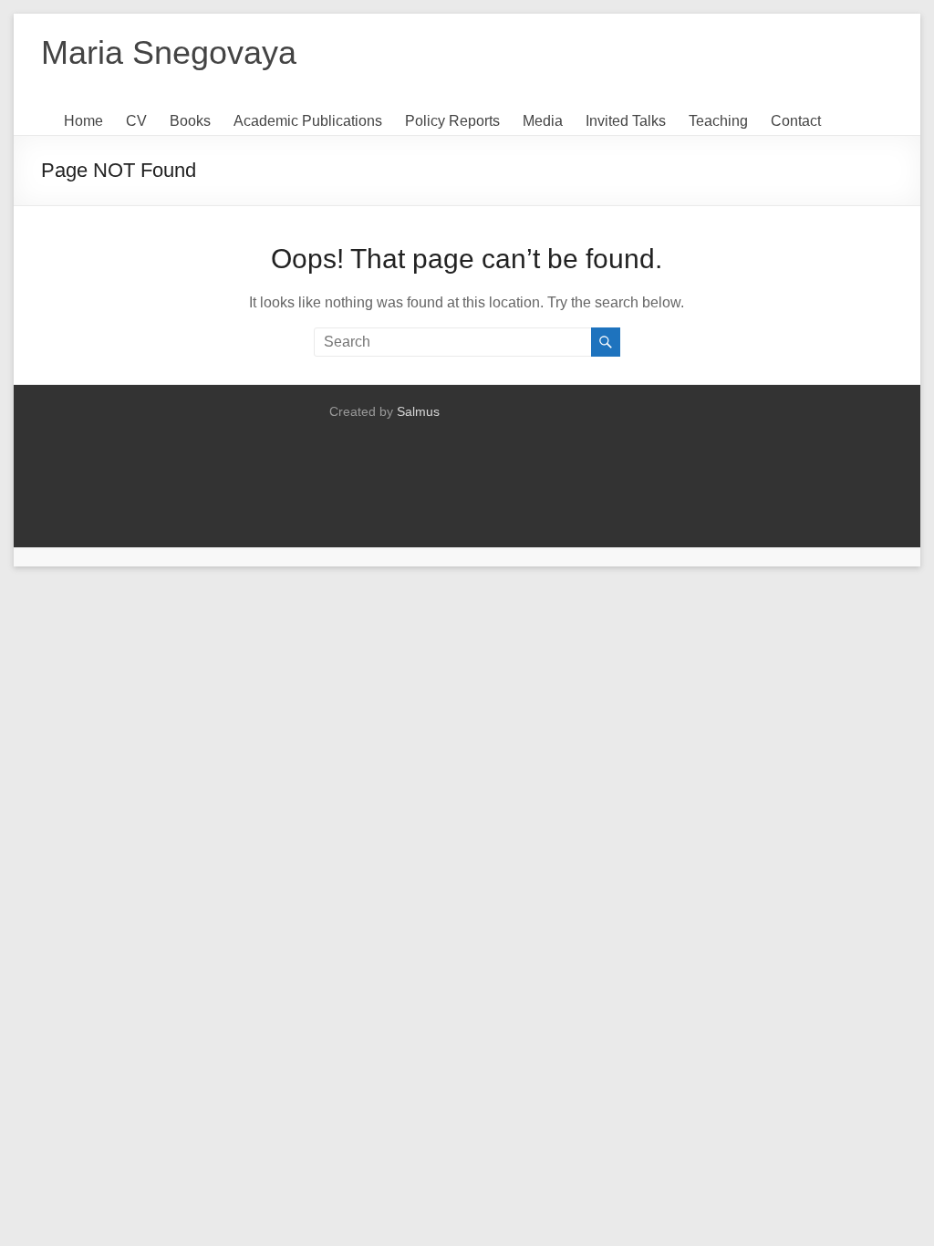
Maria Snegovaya (168, 52)
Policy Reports (452, 121)
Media (543, 121)
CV (136, 121)
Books (190, 121)
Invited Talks (626, 121)
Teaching (718, 121)
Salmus (418, 411)
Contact (796, 121)
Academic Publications (308, 121)
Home (83, 121)
